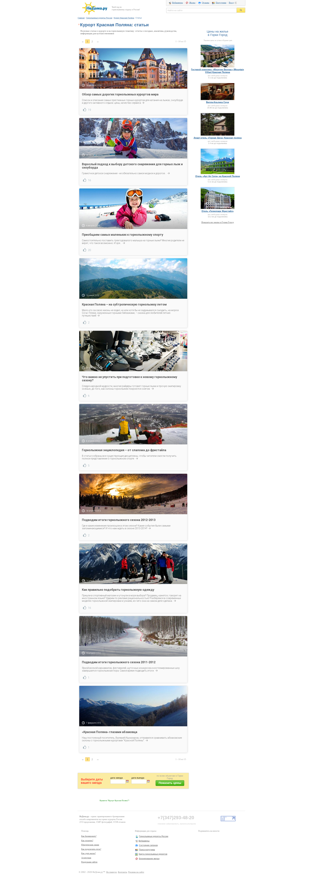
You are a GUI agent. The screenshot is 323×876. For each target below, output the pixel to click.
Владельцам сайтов (89, 862)
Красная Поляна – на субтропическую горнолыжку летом (124, 304)
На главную (111, 872)
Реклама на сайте (136, 872)
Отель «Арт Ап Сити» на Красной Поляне (217, 176)
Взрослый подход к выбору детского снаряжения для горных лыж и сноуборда (132, 165)
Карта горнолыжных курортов (153, 854)
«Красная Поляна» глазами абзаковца (109, 732)
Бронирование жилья (149, 858)
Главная (81, 18)
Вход (231, 3)
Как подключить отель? (91, 849)
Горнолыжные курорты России (99, 18)
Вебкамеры (177, 3)
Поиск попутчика (147, 850)
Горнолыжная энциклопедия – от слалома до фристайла (124, 450)
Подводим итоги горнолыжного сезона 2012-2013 (118, 520)
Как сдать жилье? (88, 853)
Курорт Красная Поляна (124, 18)
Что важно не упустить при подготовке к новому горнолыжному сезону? (129, 378)
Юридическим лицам (90, 845)
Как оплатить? (87, 840)
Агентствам (86, 858)
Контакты (122, 872)
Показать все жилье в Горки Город (217, 222)
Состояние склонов (148, 845)
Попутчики (221, 3)
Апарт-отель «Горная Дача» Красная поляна (218, 138)
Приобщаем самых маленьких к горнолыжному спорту (122, 234)
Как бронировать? (88, 836)
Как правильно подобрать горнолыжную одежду (118, 589)
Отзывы (205, 3)
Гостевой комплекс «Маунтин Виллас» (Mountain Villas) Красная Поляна (217, 71)
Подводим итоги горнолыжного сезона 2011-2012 (118, 662)
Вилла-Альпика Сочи (217, 102)
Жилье (192, 3)
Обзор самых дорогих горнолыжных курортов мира (120, 94)
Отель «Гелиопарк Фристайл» (218, 211)
